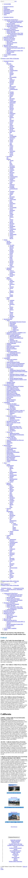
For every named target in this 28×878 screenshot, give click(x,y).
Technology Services (8, 17)
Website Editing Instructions (15, 861)
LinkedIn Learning (15, 852)
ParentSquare (15, 854)
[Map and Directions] (14, 791)
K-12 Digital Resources (15, 850)
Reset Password (15, 857)
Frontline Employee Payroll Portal (15, 845)
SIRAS (15, 858)
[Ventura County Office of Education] (10, 58)
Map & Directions (14, 797)
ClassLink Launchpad (15, 840)
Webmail (15, 860)
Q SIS (15, 856)
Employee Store (15, 842)
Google (15, 846)
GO (16, 1)
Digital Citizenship (15, 841)
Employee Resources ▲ (14, 837)
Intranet (15, 849)
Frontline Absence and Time (15, 844)
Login (2, 869)
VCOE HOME (7, 4)
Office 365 (15, 853)
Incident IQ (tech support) (15, 848)
